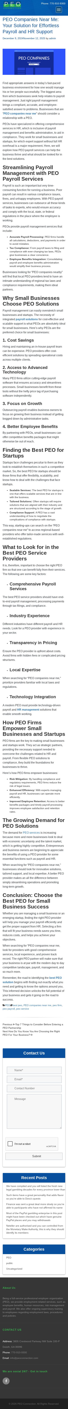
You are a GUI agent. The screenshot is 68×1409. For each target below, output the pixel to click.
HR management (27, 709)
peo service (22, 1008)
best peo (17, 1005)
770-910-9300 (57, 3)
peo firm (57, 1005)
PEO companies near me (19, 113)
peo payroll (9, 1008)
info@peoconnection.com (23, 1358)
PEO (7, 1005)
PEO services (31, 832)
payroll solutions (27, 319)
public (9, 1263)
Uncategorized (14, 1268)
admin (52, 38)
